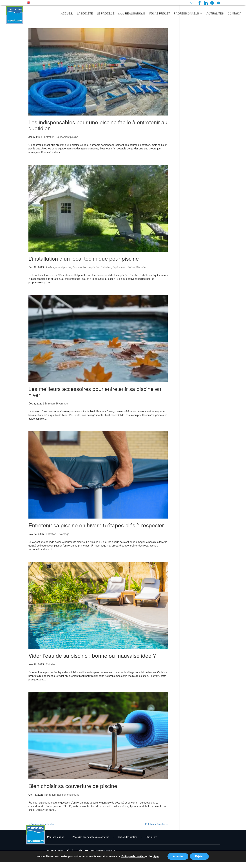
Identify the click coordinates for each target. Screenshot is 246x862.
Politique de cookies (133, 856)
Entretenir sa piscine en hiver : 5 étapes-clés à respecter (96, 525)
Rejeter (199, 856)
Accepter (178, 856)
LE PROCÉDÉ (105, 13)
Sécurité (141, 267)
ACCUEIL (66, 13)
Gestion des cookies (127, 836)
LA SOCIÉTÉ (84, 13)
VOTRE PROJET (159, 13)
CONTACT (233, 13)
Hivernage (62, 403)
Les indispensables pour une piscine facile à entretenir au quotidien (97, 125)
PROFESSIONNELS (185, 13)
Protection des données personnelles (90, 836)
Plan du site (151, 836)
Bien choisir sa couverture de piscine (72, 786)
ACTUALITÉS (214, 13)
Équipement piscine (67, 137)
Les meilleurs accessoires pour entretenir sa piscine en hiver (94, 392)
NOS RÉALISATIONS (131, 13)
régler (156, 856)
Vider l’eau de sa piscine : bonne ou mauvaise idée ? (92, 655)
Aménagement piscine (58, 267)
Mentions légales (55, 836)
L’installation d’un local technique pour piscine (83, 258)
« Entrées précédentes (41, 824)
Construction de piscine (86, 267)
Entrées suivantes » (156, 824)
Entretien (49, 137)
